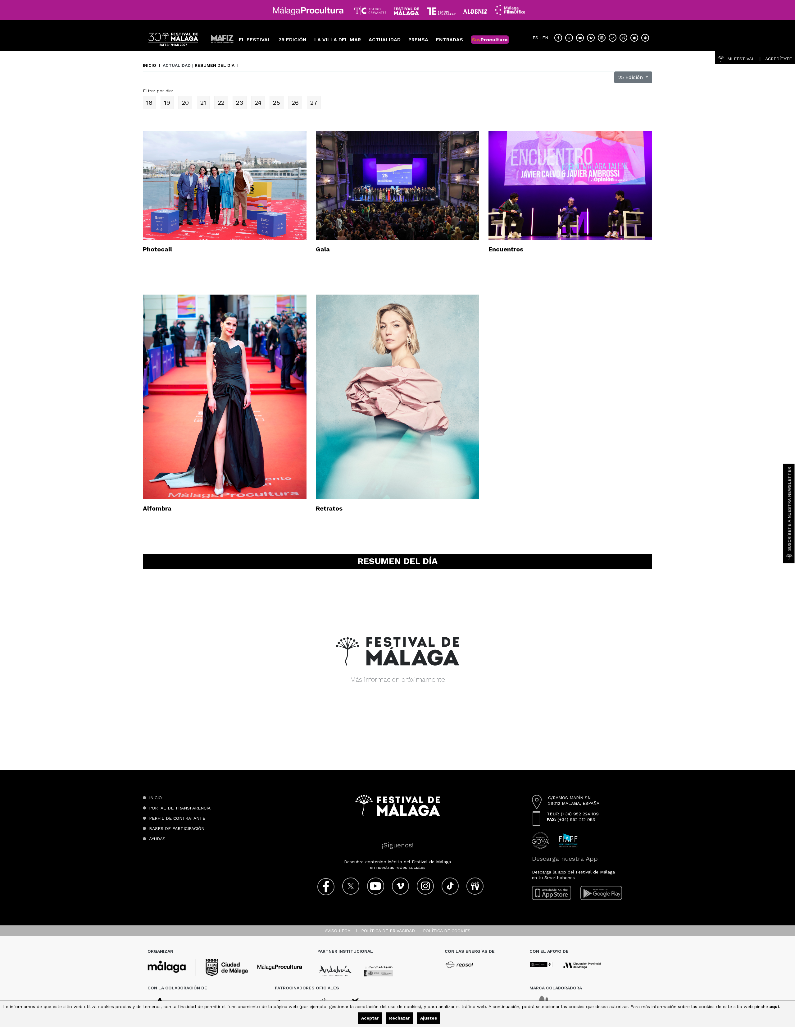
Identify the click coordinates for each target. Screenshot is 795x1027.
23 (239, 102)
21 (203, 102)
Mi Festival (741, 58)
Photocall (157, 249)
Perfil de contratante (177, 818)
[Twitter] (569, 38)
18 (149, 102)
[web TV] (623, 38)
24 (258, 102)
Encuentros (505, 249)
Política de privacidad (388, 930)
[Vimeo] (591, 38)
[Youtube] (580, 38)
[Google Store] (645, 38)
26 (295, 102)
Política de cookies (446, 930)
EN (545, 37)
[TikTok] (612, 38)
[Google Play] (601, 893)
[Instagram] (602, 38)
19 (167, 102)
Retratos (329, 508)
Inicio (149, 65)
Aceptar (370, 1018)
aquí (774, 1006)
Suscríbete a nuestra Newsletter (789, 509)
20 (185, 102)
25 (276, 102)
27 (313, 102)
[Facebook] (558, 38)
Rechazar (399, 1018)
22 (221, 102)
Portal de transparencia (180, 807)
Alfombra (157, 508)
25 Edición (631, 77)
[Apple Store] (634, 38)
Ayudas (157, 838)
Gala (323, 249)
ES (535, 37)
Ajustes (428, 1018)
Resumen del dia (214, 65)
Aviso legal (339, 930)
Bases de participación (176, 828)
